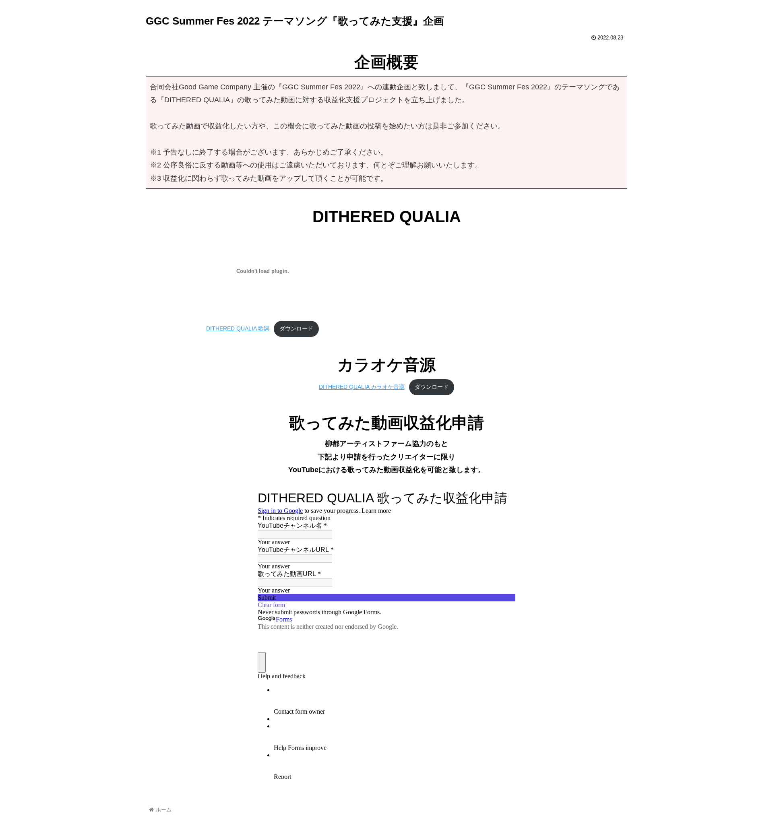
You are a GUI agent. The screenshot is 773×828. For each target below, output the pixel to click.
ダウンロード (296, 328)
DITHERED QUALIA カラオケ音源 (362, 387)
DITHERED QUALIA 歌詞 (237, 328)
